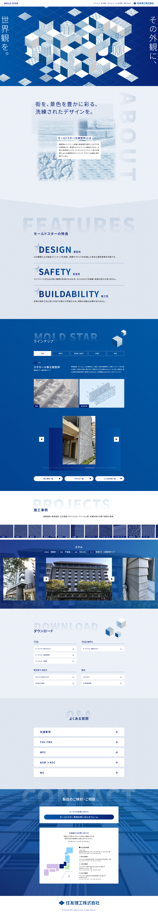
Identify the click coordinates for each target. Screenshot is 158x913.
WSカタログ (86, 677)
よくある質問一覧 (110, 479)
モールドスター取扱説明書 (42, 655)
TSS (42, 353)
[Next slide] (111, 579)
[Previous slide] (41, 439)
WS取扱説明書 (87, 683)
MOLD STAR (11, 3)
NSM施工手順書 (39, 683)
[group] (79, 46)
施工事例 (103, 3)
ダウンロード (110, 3)
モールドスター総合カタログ (43, 649)
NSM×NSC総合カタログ (42, 677)
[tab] (79, 732)
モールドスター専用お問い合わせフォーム (79, 817)
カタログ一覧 (79, 479)
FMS (97, 353)
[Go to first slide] (116, 439)
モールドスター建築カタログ (90, 649)
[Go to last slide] (46, 579)
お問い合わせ (127, 3)
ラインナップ (96, 3)
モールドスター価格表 (41, 661)
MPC (61, 353)
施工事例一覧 (48, 479)
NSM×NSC (79, 353)
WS (115, 353)
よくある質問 (118, 3)
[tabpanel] (79, 440)
